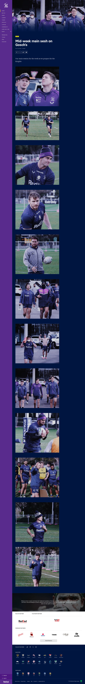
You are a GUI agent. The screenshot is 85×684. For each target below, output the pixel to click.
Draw (3, 15)
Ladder (4, 17)
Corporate (4, 41)
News (3, 10)
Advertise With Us (41, 681)
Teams (3, 19)
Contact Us (35, 681)
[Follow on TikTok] (27, 647)
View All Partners (48, 640)
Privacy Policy (23, 681)
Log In (5, 678)
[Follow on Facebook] (30, 647)
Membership (4, 34)
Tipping (4, 24)
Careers (28, 681)
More (3, 31)
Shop (3, 39)
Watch (3, 13)
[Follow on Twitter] (33, 647)
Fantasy (4, 22)
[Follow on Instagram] (36, 647)
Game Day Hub (5, 29)
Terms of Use (17, 681)
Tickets (3, 37)
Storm (17, 36)
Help (31, 681)
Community (5, 26)
